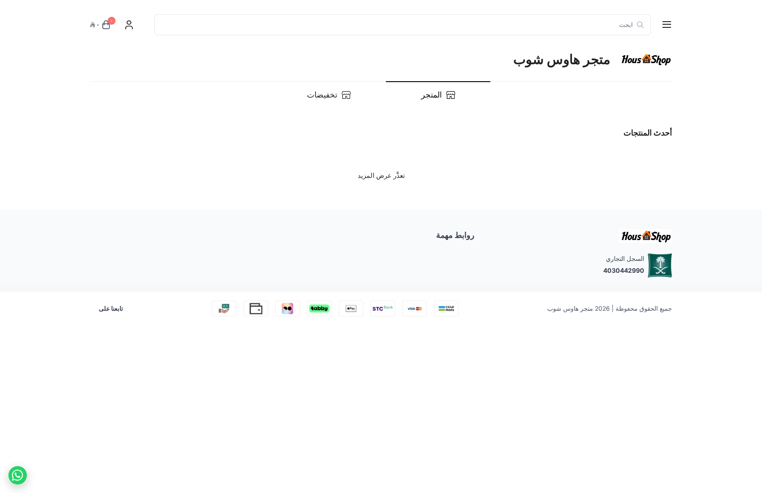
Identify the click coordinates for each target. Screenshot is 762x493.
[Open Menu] (666, 24)
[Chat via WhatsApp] (17, 475)
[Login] (128, 25)
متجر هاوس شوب (570, 308)
